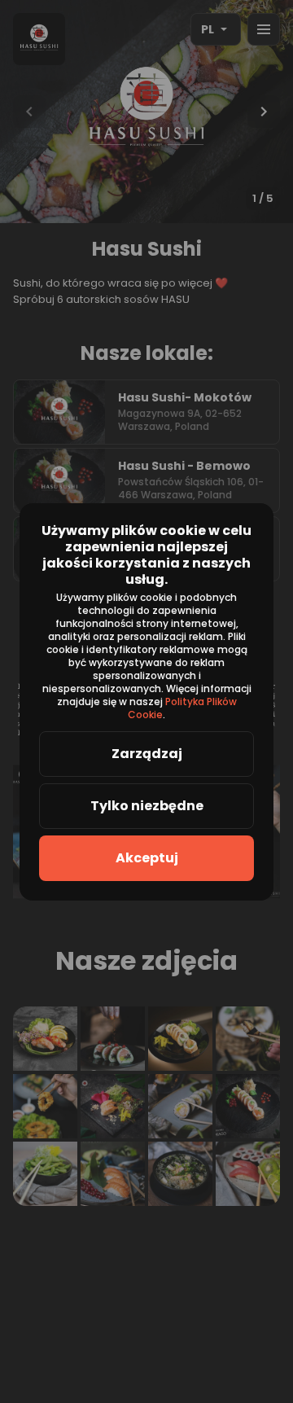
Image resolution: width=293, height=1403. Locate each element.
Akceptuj (147, 857)
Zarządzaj (147, 753)
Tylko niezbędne (146, 805)
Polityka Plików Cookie (183, 708)
